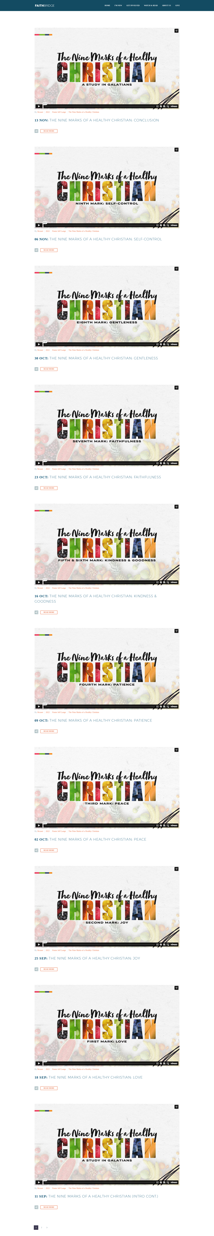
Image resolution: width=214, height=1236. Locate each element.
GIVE (177, 5)
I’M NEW (118, 5)
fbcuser (40, 112)
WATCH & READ (151, 5)
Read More (49, 131)
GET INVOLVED (133, 5)
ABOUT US (166, 5)
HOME (107, 5)
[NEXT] (47, 1227)
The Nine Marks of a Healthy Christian (83, 112)
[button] (36, 131)
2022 (48, 112)
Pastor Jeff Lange (59, 112)
